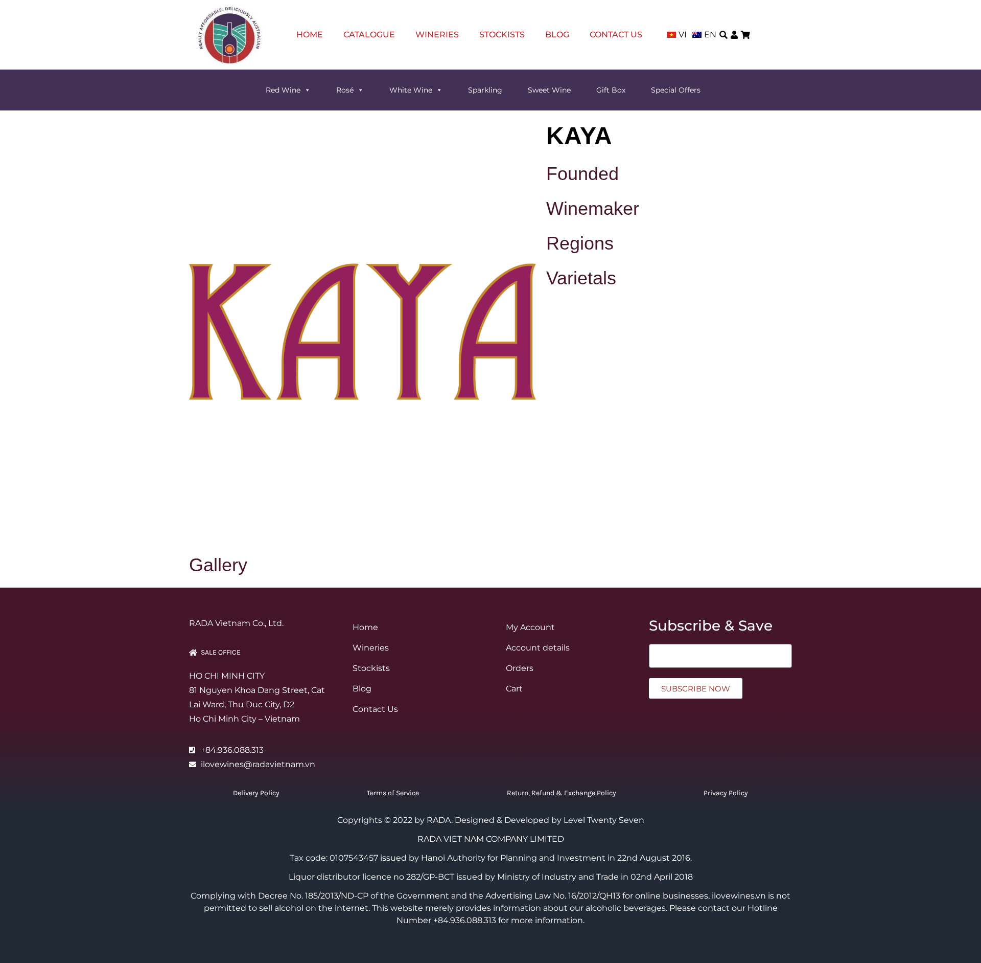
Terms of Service (393, 793)
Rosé (345, 90)
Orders (519, 668)
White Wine (410, 90)
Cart (514, 688)
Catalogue (369, 34)
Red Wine (283, 90)
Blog (557, 34)
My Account (530, 627)
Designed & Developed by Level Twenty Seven (549, 820)
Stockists (502, 34)
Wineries (437, 34)
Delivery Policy (256, 793)
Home (309, 34)
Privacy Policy (726, 793)
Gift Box (610, 90)
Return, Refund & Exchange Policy (561, 793)
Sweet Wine (549, 90)
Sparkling (485, 90)
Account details (538, 648)
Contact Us (616, 34)
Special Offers (675, 90)
